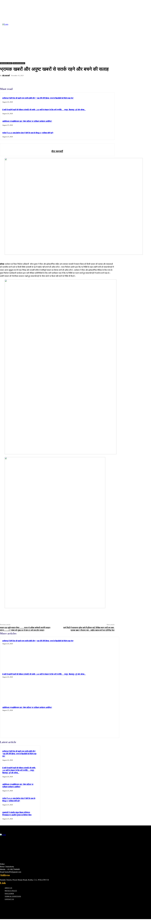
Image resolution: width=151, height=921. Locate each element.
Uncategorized (18, 63)
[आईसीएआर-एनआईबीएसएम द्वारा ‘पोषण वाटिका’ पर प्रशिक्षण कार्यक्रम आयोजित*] (102, 721)
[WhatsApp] (102, 81)
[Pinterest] (93, 81)
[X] (85, 81)
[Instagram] (5, 903)
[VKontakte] (14, 903)
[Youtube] (18, 903)
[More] (110, 81)
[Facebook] (76, 81)
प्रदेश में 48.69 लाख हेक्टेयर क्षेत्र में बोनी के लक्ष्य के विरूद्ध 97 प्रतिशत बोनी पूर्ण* (28, 133)
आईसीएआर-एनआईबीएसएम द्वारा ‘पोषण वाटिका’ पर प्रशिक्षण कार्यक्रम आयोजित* (27, 121)
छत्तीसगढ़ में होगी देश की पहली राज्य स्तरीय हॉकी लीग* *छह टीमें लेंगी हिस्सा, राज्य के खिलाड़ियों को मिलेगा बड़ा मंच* (38, 98)
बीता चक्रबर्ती (6, 75)
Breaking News (6, 63)
